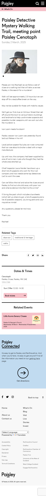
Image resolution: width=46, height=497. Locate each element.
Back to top (33, 397)
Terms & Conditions (8, 463)
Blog (25, 411)
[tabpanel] (19, 61)
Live (25, 419)
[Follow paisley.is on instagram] (13, 397)
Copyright (5, 449)
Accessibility (6, 442)
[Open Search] (37, 3)
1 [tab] (3, 76)
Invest (25, 426)
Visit (25, 415)
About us (6, 415)
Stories (26, 422)
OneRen (25, 445)
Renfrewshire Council (30, 442)
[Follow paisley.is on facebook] (2, 397)
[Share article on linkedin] (42, 255)
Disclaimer (5, 453)
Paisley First (27, 455)
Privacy (4, 456)
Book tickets (10, 296)
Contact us (7, 418)
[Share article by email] (38, 255)
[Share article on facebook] (28, 255)
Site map (5, 460)
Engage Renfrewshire (30, 467)
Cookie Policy (6, 445)
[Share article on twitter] (33, 255)
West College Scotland (30, 464)
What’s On (8, 9)
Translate (21, 435)
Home (4, 408)
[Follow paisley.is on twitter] (7, 397)
